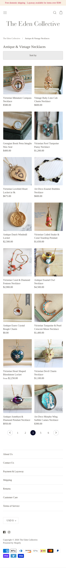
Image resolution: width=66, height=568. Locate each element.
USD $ (10, 520)
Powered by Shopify (12, 543)
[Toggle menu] (5, 12)
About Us (8, 454)
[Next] (56, 433)
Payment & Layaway (13, 471)
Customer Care (10, 497)
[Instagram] (8, 532)
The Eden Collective (28, 540)
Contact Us (8, 462)
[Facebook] (3, 532)
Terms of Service (11, 506)
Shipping (7, 480)
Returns (7, 488)
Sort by (33, 55)
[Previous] (10, 433)
